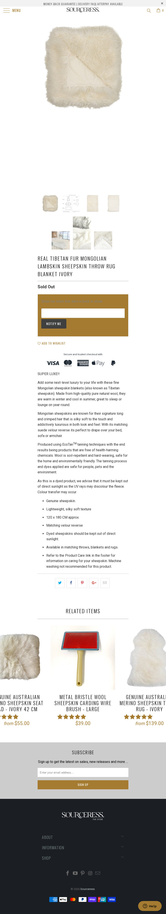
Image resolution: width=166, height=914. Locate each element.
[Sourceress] (83, 10)
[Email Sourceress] (98, 874)
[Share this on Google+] (93, 583)
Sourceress (87, 889)
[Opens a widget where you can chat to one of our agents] (150, 906)
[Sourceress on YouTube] (75, 874)
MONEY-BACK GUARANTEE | (60, 4)
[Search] (148, 10)
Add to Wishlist (53, 343)
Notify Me (53, 323)
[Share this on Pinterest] (82, 583)
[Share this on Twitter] (59, 583)
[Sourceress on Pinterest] (83, 874)
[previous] (42, 104)
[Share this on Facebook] (71, 583)
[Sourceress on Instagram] (90, 874)
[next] (124, 104)
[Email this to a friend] (105, 583)
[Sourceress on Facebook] (68, 874)
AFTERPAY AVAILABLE (110, 4)
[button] (71, 717)
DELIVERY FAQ (87, 4)
